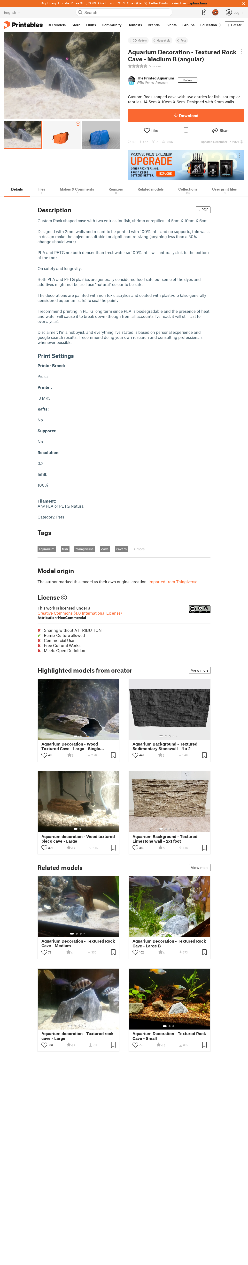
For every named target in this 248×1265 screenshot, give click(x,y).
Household (163, 40)
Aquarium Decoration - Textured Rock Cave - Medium (78, 943)
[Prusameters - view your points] (215, 12)
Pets (183, 40)
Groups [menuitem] (188, 25)
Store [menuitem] (75, 25)
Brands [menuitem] (154, 25)
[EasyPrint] (204, 12)
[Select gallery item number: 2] (80, 736)
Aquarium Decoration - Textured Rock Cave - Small (169, 1035)
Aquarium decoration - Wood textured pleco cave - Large (78, 838)
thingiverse (85, 549)
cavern (121, 549)
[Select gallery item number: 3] (170, 736)
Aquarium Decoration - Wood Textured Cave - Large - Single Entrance (70, 746)
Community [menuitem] (112, 25)
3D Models (140, 40)
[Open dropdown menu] (241, 51)
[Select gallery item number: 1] (76, 736)
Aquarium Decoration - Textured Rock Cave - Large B (169, 943)
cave (105, 549)
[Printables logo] (23, 25)
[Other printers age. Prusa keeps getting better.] (186, 165)
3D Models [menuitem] (57, 25)
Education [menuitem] (208, 25)
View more (200, 670)
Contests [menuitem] (134, 25)
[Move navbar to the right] (220, 25)
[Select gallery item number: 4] (174, 736)
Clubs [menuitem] (91, 25)
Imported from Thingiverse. (173, 581)
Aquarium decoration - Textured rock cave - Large (77, 1035)
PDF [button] (205, 209)
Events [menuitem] (171, 25)
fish (65, 549)
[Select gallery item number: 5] (177, 736)
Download (188, 115)
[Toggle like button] (44, 755)
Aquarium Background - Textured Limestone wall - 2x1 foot (164, 838)
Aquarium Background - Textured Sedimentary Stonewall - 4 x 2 (164, 746)
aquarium (46, 549)
